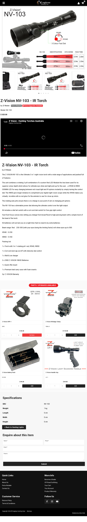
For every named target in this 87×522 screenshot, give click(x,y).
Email (5, 447)
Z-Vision (6, 106)
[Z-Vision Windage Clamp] (65, 304)
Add (75, 335)
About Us (5, 482)
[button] (39, 93)
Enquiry (6, 453)
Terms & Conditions (8, 503)
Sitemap (29, 511)
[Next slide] (80, 80)
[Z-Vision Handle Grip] (65, 355)
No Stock (32, 335)
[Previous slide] (6, 80)
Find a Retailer (16, 106)
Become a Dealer (50, 479)
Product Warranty (50, 491)
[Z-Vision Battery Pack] (21, 355)
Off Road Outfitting (51, 482)
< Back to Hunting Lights (14, 427)
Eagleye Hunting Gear (19, 511)
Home (4, 479)
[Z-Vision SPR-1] (21, 304)
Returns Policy (7, 500)
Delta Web (82, 513)
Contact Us (5, 488)
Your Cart (48, 485)
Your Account (49, 488)
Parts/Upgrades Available (33, 106)
